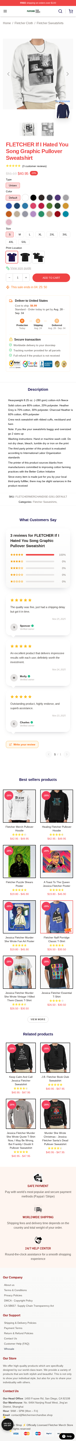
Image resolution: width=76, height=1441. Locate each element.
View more (38, 1019)
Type (9, 179)
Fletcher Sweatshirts (50, 23)
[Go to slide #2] (47, 129)
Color (9, 191)
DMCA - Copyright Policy (18, 1300)
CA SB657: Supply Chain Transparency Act (29, 1305)
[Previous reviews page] (48, 754)
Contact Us (10, 1338)
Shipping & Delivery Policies (20, 1322)
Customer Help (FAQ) (16, 1343)
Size (8, 228)
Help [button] (69, 1436)
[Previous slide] (9, 74)
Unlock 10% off (7, 1425)
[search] (60, 11)
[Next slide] (67, 74)
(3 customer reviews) (34, 166)
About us (9, 1284)
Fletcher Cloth (24, 23)
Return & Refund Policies (18, 1333)
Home (7, 23)
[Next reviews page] (66, 754)
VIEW (19, 818)
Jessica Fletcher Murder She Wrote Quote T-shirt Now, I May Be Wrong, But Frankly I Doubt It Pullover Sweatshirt (20, 1140)
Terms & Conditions (15, 1290)
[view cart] (71, 11)
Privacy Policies (13, 1295)
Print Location (14, 247)
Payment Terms (13, 1328)
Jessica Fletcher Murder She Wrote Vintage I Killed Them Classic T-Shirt (19, 996)
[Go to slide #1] (28, 129)
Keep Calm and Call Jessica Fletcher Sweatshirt (20, 1080)
